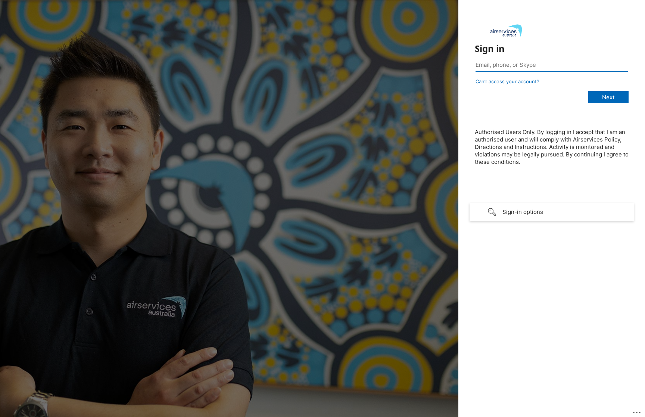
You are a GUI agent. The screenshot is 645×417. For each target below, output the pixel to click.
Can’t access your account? (507, 81)
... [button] (637, 410)
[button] (552, 212)
